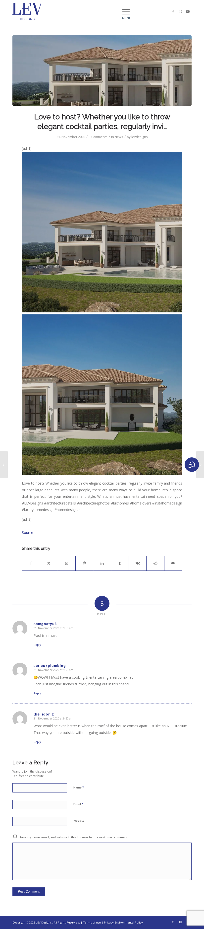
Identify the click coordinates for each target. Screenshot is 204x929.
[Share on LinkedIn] (102, 563)
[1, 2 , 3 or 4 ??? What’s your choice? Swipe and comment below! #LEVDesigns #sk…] (200, 464)
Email (78, 804)
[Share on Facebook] (31, 563)
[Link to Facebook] (173, 11)
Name (78, 787)
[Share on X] (48, 563)
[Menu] (126, 11)
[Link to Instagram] (180, 11)
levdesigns (139, 137)
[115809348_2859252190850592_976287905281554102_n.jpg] (102, 70)
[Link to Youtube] (188, 11)
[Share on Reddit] (155, 563)
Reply (37, 644)
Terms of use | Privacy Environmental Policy (113, 922)
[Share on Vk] (137, 563)
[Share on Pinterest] (84, 563)
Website (78, 820)
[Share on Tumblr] (120, 563)
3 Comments (98, 137)
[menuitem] (126, 11)
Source (27, 532)
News (119, 137)
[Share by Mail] (173, 563)
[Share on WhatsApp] (66, 563)
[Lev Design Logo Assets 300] (27, 11)
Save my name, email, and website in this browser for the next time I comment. (73, 837)
